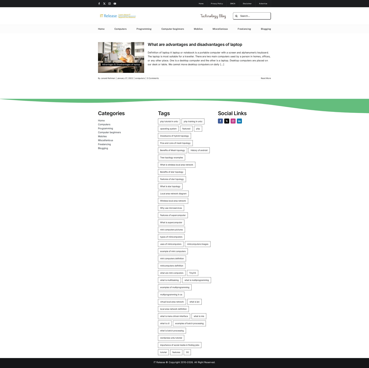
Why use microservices (171, 208)
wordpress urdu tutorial (171, 338)
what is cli (164, 323)
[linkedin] (239, 121)
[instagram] (109, 3)
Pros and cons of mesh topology (175, 143)
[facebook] (99, 3)
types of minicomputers (171, 237)
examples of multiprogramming (174, 287)
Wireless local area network (173, 201)
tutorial (163, 352)
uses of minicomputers (170, 244)
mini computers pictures (171, 229)
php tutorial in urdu (169, 121)
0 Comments (153, 78)
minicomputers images (197, 244)
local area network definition (173, 309)
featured (186, 128)
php (198, 128)
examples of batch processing (189, 323)
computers (140, 78)
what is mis (199, 316)
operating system (168, 128)
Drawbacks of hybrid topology (174, 136)
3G (187, 352)
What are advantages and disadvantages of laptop (195, 44)
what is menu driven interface (174, 316)
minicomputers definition (171, 265)
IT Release (159, 362)
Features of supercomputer (173, 215)
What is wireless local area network (176, 164)
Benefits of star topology (171, 172)
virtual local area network (172, 301)
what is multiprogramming (196, 280)
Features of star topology (172, 179)
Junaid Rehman (108, 78)
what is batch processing (172, 330)
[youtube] (115, 3)
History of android (199, 150)
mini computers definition (172, 258)
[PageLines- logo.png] (117, 14)
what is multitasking (169, 280)
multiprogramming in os (171, 294)
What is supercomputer (171, 222)
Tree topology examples (171, 157)
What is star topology (170, 186)
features (176, 352)
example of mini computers (173, 251)
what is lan (194, 301)
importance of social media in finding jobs (179, 345)
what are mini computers (171, 273)
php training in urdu (193, 121)
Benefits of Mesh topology (172, 150)
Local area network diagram (173, 193)
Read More (266, 78)
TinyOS (192, 273)
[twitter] (104, 3)
